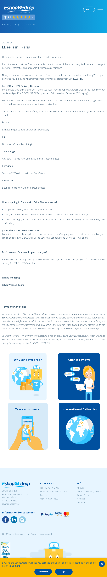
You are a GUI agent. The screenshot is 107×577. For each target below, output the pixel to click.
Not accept (43, 572)
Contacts (81, 498)
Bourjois (6, 187)
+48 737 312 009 (51, 487)
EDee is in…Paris (29, 24)
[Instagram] (13, 519)
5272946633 (11, 500)
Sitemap (81, 502)
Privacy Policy (83, 495)
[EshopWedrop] (18, 9)
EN (87, 9)
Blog (17, 24)
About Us (81, 487)
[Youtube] (22, 519)
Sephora (6, 173)
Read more (14, 565)
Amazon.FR (7, 158)
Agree (63, 572)
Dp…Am (6, 144)
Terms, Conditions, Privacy (88, 491)
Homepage (7, 24)
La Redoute (8, 129)
